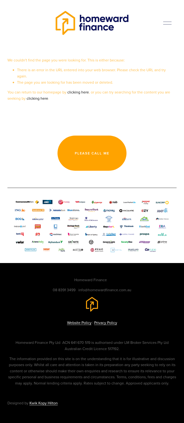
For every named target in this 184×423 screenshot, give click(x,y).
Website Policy (79, 322)
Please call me (92, 153)
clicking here (78, 92)
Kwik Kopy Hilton (43, 403)
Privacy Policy (105, 322)
